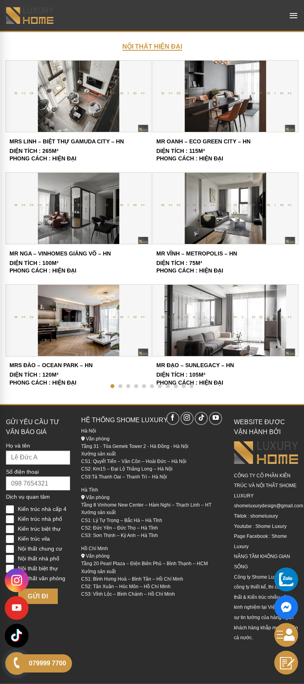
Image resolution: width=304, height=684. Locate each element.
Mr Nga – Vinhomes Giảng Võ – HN (60, 253)
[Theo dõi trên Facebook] (172, 418)
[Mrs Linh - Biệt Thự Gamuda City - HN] (78, 96)
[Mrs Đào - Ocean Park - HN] (78, 320)
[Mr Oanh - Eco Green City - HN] (225, 96)
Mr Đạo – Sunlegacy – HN (195, 365)
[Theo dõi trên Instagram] (187, 418)
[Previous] (21, 207)
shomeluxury (264, 516)
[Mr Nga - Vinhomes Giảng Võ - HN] (78, 208)
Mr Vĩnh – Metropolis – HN (196, 253)
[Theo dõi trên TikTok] (201, 418)
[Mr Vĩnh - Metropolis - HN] (225, 208)
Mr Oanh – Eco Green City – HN (203, 141)
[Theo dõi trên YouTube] (215, 418)
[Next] (283, 207)
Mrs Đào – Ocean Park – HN (51, 365)
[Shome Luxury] (29, 15)
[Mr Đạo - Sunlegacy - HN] (225, 320)
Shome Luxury (271, 526)
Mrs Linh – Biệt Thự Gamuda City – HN (67, 141)
